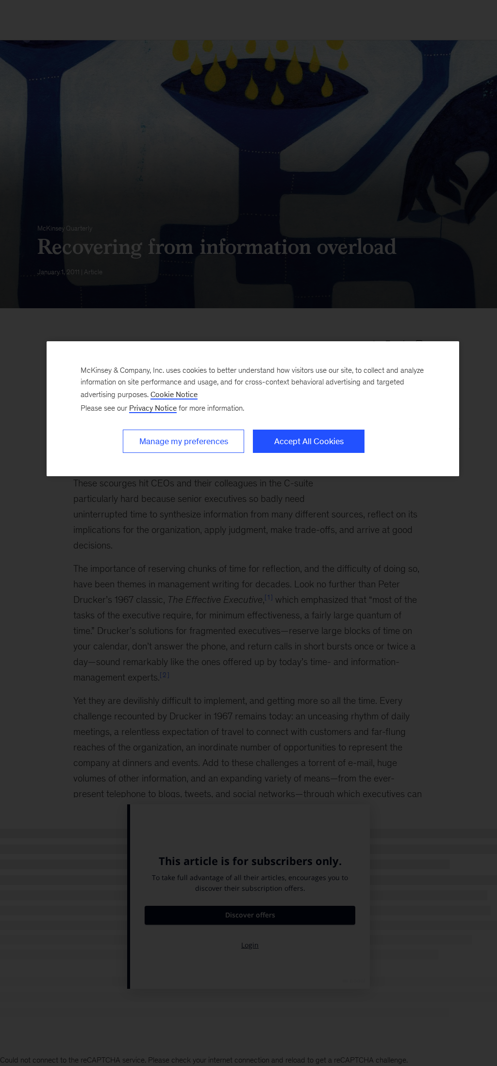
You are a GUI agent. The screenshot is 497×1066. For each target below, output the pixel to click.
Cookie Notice (174, 394)
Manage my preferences (183, 441)
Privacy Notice (153, 408)
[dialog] (253, 408)
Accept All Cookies (309, 441)
